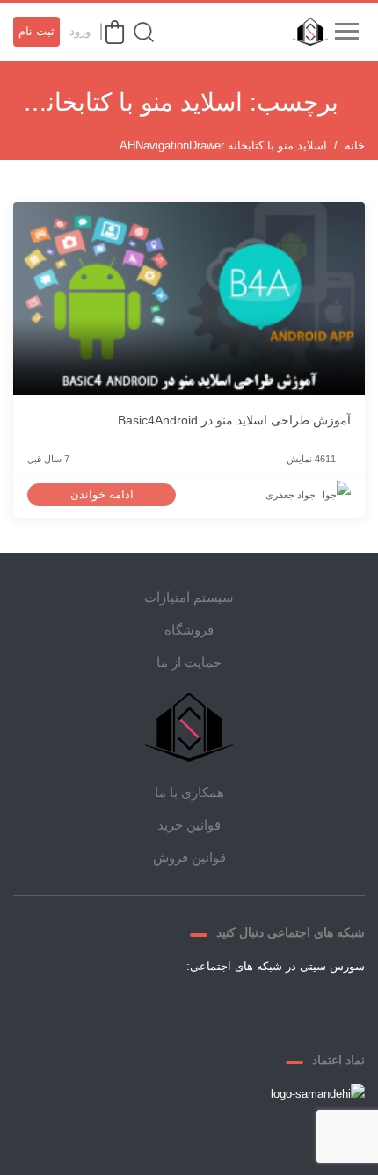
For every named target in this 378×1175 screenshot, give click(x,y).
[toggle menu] (346, 31)
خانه (355, 145)
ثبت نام (36, 31)
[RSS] (126, 1007)
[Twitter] (252, 1007)
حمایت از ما (189, 662)
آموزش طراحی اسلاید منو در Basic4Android (234, 420)
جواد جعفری (290, 495)
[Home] (189, 727)
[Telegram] (210, 1007)
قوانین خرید (189, 824)
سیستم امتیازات (189, 597)
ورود (80, 31)
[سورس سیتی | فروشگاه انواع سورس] (306, 32)
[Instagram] (168, 1007)
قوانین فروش (189, 857)
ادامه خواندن (102, 494)
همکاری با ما (189, 792)
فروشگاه (189, 629)
